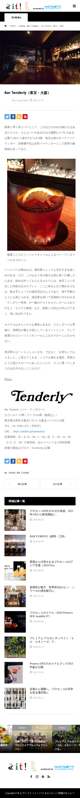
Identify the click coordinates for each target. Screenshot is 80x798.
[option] (20, 739)
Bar (18, 472)
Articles (16, 17)
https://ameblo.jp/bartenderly (29, 431)
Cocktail (25, 472)
